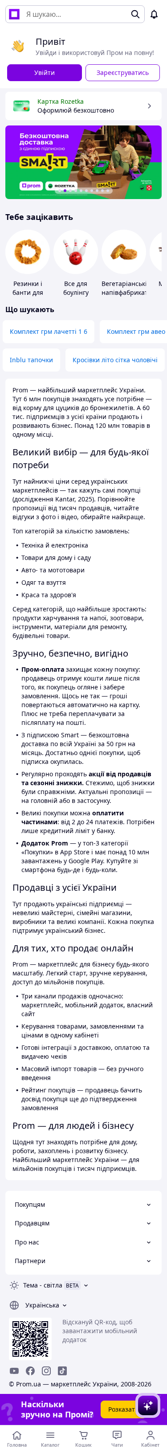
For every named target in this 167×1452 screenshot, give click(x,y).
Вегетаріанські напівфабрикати (127, 288)
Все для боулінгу (76, 288)
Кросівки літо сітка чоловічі (115, 360)
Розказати (123, 1409)
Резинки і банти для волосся (27, 292)
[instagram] (46, 1371)
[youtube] (14, 1371)
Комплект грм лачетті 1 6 (48, 331)
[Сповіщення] (154, 14)
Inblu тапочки (31, 360)
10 (107, 190)
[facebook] (30, 1371)
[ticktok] (62, 1371)
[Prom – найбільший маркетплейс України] (14, 14)
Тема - (42, 1285)
